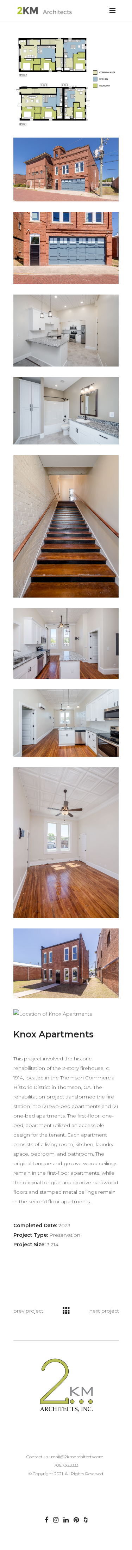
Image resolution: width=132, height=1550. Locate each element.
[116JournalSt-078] (66, 842)
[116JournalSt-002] (66, 169)
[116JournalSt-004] (66, 248)
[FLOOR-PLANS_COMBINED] (66, 81)
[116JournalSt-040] (66, 410)
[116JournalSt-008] (66, 330)
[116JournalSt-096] (66, 963)
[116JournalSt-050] (66, 643)
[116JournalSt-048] (66, 526)
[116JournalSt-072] (66, 723)
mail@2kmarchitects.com (77, 1456)
